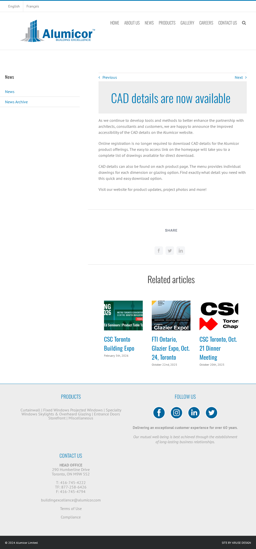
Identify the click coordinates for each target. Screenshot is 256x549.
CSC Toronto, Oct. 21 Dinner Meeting (218, 347)
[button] (244, 22)
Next (239, 77)
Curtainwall (30, 409)
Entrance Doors (107, 413)
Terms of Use (71, 508)
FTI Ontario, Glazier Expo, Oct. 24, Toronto (171, 347)
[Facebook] (158, 250)
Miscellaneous (80, 417)
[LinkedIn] (180, 250)
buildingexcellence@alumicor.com (71, 499)
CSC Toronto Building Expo (119, 343)
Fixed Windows (56, 409)
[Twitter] (169, 250)
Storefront (57, 417)
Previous (109, 77)
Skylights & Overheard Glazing (64, 413)
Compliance (71, 516)
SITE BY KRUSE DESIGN (236, 542)
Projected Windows (86, 409)
